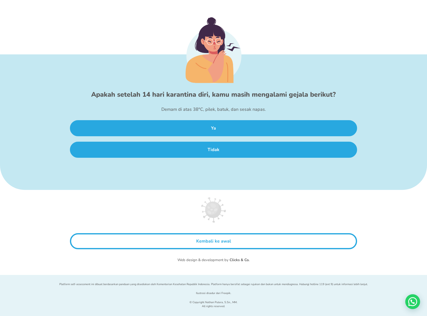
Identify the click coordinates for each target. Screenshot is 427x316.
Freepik (226, 293)
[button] (412, 301)
